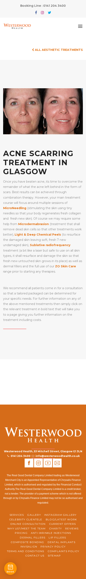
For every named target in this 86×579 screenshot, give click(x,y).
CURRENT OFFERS (62, 523)
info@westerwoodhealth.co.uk (57, 456)
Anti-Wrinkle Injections (51, 532)
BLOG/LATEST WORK (61, 519)
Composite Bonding (27, 542)
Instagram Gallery (60, 514)
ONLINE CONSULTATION (28, 523)
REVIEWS (71, 528)
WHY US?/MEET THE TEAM (26, 528)
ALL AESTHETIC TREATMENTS (58, 50)
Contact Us (34, 555)
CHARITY (55, 528)
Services (17, 514)
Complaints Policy (63, 551)
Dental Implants (61, 542)
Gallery (34, 514)
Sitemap (54, 555)
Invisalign (28, 546)
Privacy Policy (53, 546)
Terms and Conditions (25, 551)
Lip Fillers (57, 537)
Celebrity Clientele (25, 519)
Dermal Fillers (32, 537)
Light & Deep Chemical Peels (38, 234)
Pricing (21, 532)
